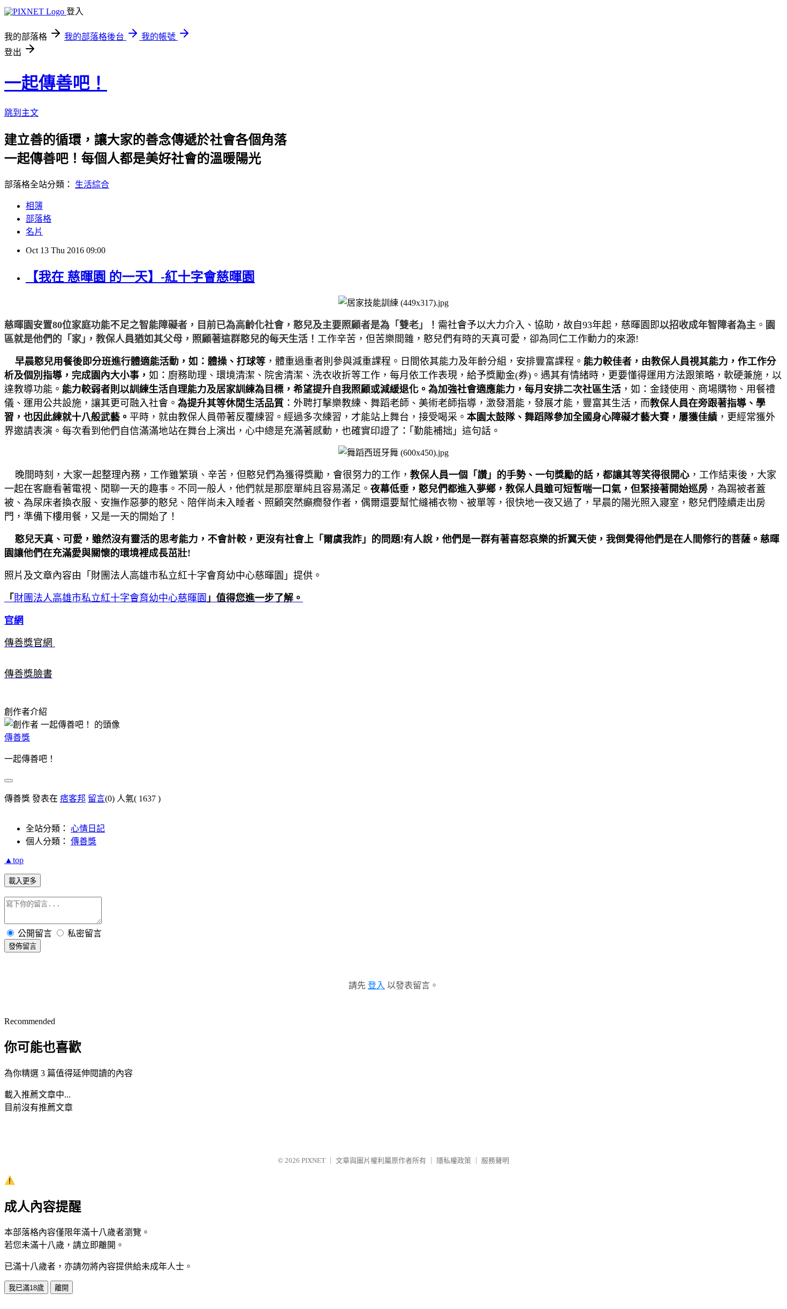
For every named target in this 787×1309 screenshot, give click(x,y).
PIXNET (313, 1160)
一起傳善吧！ (55, 83)
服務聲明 (495, 1160)
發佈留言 (22, 946)
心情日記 (88, 828)
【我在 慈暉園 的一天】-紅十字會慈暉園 (140, 277)
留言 (96, 798)
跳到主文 (21, 112)
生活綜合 (92, 184)
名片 (34, 231)
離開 (62, 1288)
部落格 (38, 218)
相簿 (34, 205)
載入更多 (22, 881)
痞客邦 (73, 798)
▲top (14, 860)
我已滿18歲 (26, 1288)
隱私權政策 (453, 1160)
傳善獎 (17, 737)
